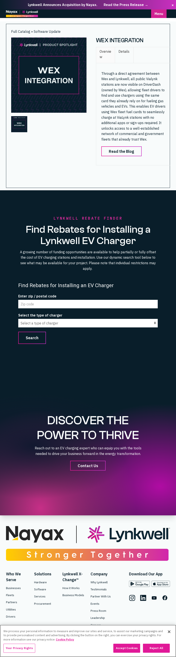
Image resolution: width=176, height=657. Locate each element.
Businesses (13, 588)
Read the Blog (121, 151)
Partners (11, 602)
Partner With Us (101, 596)
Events (95, 604)
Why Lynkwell (99, 582)
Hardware (40, 582)
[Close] (169, 631)
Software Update (47, 31)
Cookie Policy (65, 639)
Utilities (11, 609)
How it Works (71, 588)
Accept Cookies (127, 648)
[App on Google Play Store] (139, 584)
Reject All (156, 648)
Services (40, 596)
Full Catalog (21, 31)
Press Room (98, 611)
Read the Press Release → (126, 5)
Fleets (10, 595)
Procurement (42, 604)
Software (40, 589)
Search (32, 337)
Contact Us (88, 465)
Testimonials (99, 589)
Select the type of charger (40, 315)
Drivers (10, 616)
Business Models (73, 595)
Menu (159, 14)
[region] (88, 641)
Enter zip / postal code (37, 296)
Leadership (98, 618)
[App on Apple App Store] (161, 584)
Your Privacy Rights (19, 648)
